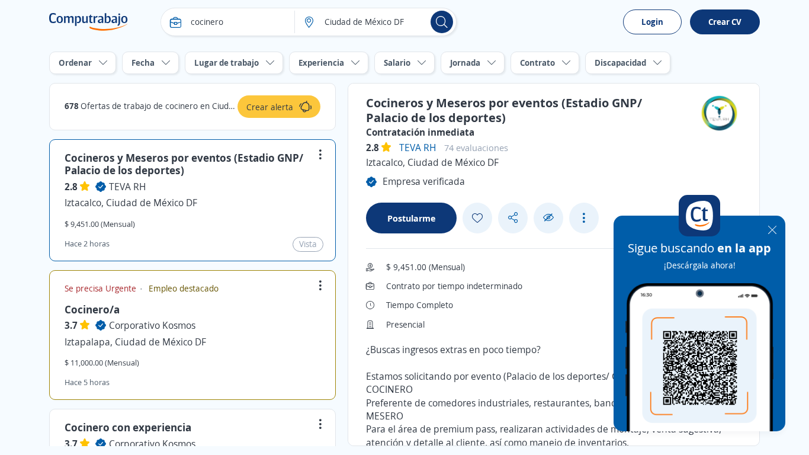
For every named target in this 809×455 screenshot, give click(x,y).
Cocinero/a (92, 309)
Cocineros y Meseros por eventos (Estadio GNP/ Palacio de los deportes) (184, 164)
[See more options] (584, 218)
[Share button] (513, 217)
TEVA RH (127, 186)
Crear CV (724, 21)
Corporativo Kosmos (152, 325)
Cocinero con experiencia (128, 427)
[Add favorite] (477, 218)
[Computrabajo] (88, 22)
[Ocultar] (548, 217)
